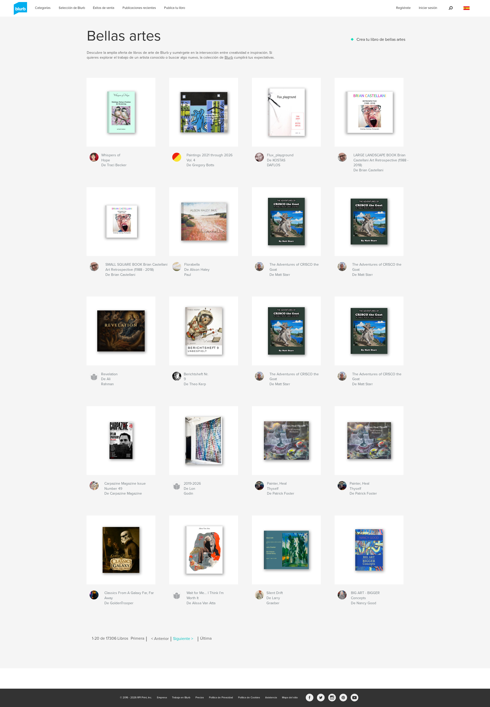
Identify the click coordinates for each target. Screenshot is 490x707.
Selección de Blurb (72, 8)
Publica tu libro (174, 8)
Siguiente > (183, 638)
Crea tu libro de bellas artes (381, 39)
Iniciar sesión (428, 8)
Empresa (162, 697)
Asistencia (271, 697)
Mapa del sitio (290, 697)
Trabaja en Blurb (181, 697)
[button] (466, 8)
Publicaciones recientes (139, 8)
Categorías (43, 8)
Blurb (229, 57)
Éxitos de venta (103, 8)
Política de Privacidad (221, 697)
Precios (199, 697)
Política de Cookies (249, 697)
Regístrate (403, 8)
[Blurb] (19, 10)
